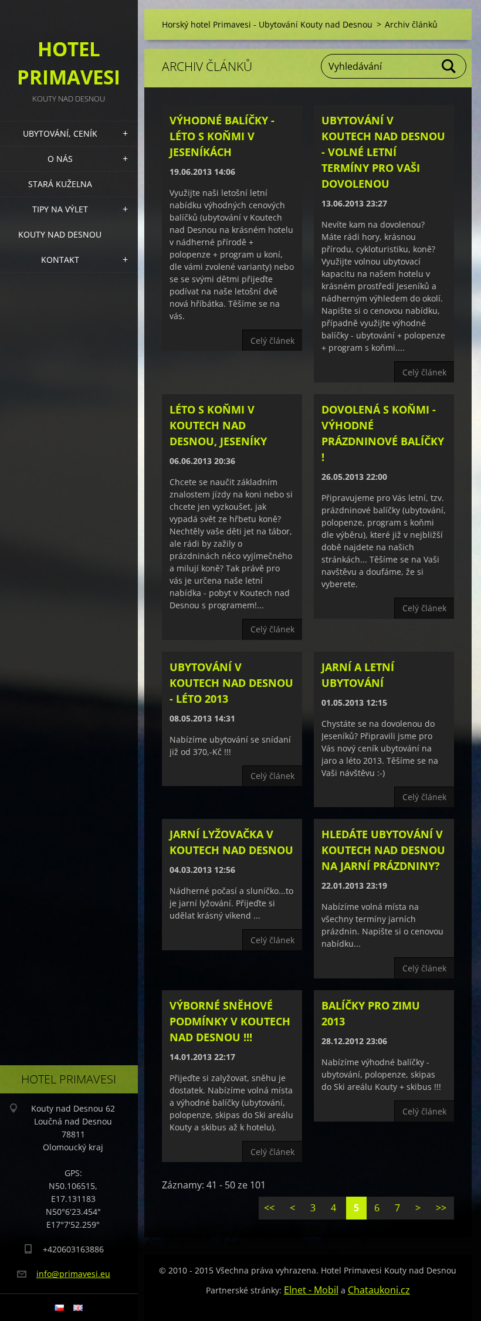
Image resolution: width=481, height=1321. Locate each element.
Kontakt (60, 259)
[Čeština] (59, 1307)
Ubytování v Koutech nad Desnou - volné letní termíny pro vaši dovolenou (383, 152)
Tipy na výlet (60, 209)
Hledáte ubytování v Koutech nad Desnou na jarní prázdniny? (383, 850)
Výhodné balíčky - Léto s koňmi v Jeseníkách (222, 136)
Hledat (449, 66)
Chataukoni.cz (379, 1289)
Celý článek (272, 340)
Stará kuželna (60, 183)
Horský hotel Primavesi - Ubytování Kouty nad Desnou (267, 24)
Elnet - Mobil (311, 1289)
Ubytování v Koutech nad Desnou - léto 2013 (231, 683)
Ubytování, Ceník (60, 133)
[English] (78, 1307)
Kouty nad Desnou (59, 234)
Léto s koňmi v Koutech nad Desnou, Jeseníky (218, 425)
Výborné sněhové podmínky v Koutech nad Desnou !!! (230, 1021)
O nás (60, 158)
